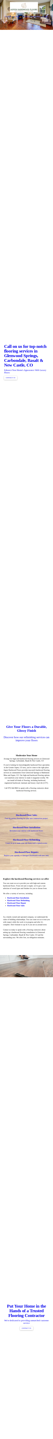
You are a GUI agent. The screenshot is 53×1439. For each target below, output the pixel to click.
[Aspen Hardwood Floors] (24, 7)
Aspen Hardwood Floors (36, 16)
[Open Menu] (50, 7)
